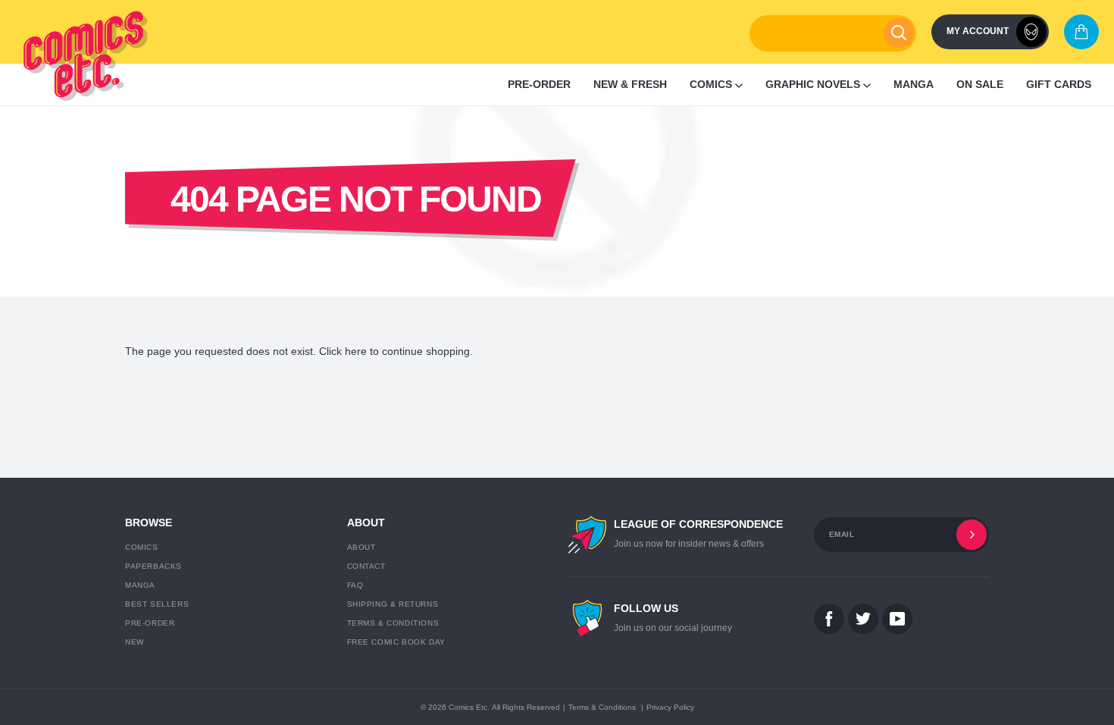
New (134, 642)
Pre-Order (149, 623)
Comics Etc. (469, 707)
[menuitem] (539, 84)
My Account (978, 31)
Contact (366, 566)
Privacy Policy (670, 707)
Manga (140, 585)
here (356, 351)
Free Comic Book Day (396, 642)
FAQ (355, 585)
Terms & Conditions (393, 623)
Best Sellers (157, 604)
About (361, 547)
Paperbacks (153, 566)
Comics (141, 547)
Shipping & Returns (393, 604)
